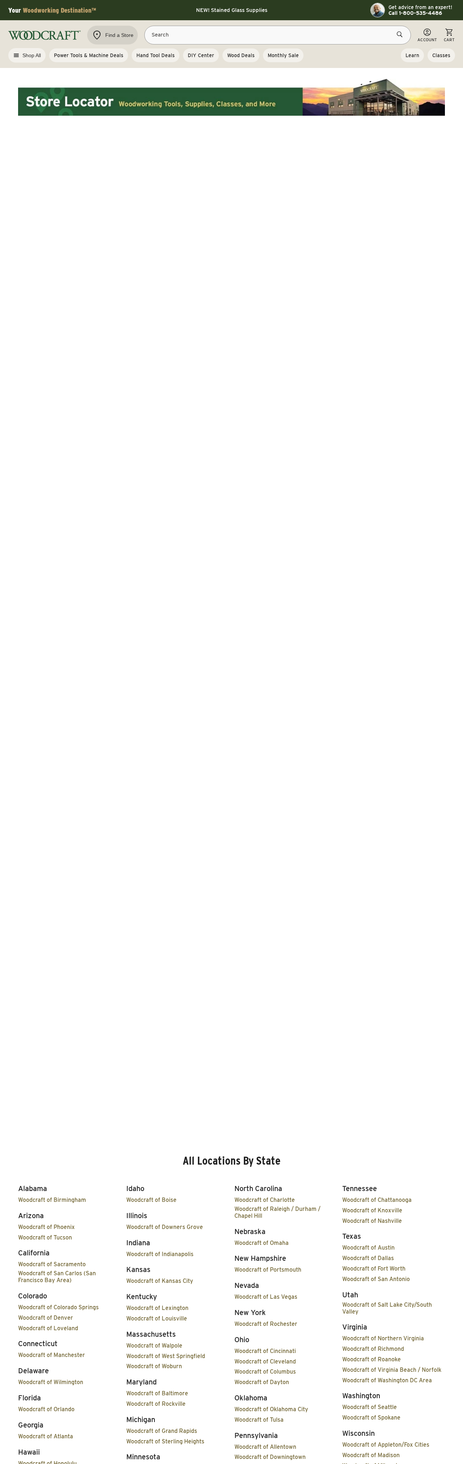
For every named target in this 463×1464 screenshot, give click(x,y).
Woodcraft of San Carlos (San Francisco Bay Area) (57, 1277)
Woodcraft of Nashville (372, 1220)
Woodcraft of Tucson (45, 1237)
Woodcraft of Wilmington (50, 1382)
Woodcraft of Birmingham (52, 1199)
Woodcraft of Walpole (154, 1345)
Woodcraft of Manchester (51, 1355)
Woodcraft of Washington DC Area (387, 1380)
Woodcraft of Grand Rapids (161, 1430)
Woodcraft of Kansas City (159, 1280)
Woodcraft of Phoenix (46, 1227)
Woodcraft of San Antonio (376, 1279)
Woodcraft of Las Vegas (265, 1296)
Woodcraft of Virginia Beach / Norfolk (391, 1369)
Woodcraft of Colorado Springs (58, 1307)
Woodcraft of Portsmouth (267, 1269)
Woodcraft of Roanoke (371, 1359)
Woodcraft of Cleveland (265, 1361)
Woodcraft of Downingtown (270, 1457)
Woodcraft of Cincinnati (265, 1351)
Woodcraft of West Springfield (165, 1356)
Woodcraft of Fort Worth (373, 1268)
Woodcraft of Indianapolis (160, 1254)
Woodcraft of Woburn (154, 1366)
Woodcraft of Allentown (265, 1446)
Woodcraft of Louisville (156, 1318)
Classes (441, 55)
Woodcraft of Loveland (48, 1328)
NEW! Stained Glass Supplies (231, 10)
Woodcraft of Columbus (265, 1371)
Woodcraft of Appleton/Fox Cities (385, 1444)
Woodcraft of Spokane (371, 1417)
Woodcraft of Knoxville (372, 1210)
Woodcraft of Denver (45, 1317)
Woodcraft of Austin (368, 1247)
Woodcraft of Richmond (373, 1348)
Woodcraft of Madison (371, 1455)
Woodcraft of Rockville (156, 1403)
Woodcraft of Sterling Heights (165, 1441)
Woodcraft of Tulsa (259, 1419)
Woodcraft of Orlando (46, 1409)
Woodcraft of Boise (151, 1199)
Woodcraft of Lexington (157, 1308)
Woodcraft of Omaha (261, 1242)
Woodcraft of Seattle (369, 1407)
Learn (412, 55)
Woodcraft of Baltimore (157, 1393)
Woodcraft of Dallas (368, 1258)
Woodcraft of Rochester (265, 1323)
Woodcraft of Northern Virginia (383, 1338)
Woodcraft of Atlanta (45, 1436)
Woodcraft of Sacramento (52, 1264)
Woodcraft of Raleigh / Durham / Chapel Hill (277, 1212)
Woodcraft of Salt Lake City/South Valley (387, 1308)
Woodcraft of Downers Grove (164, 1227)
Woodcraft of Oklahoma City (271, 1409)
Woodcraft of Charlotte (264, 1199)
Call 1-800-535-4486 (415, 13)
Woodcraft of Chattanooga (377, 1199)
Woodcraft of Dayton (261, 1382)
